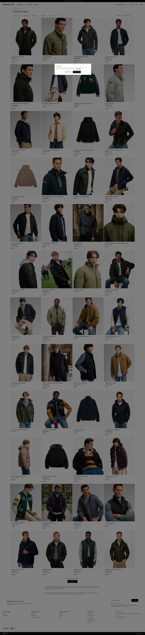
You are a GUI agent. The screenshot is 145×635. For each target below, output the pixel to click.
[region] (72, 69)
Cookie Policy (78, 68)
